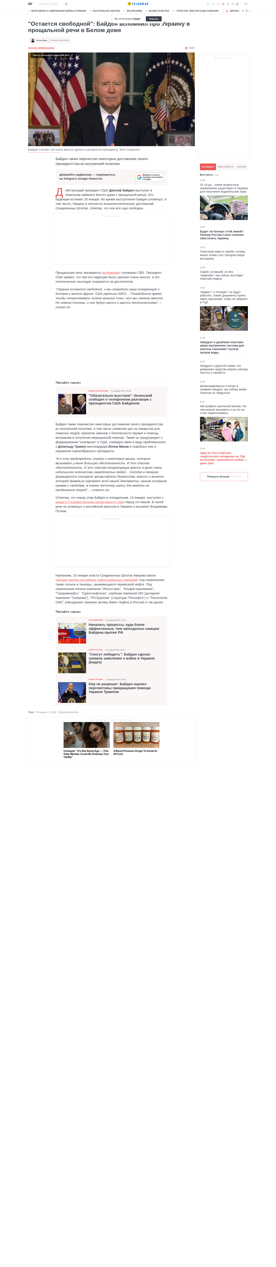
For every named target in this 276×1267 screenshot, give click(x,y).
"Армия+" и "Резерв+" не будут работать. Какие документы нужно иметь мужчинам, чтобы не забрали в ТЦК (223, 297)
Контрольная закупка (106, 11)
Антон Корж (41, 40)
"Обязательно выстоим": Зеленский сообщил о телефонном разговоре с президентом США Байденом (120, 399)
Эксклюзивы (134, 11)
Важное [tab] (241, 167)
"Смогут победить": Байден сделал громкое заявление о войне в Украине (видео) (122, 658)
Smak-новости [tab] (226, 167)
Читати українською (41, 48)
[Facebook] (208, 3)
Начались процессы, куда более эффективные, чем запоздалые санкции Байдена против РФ (124, 628)
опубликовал (110, 272)
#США (53, 712)
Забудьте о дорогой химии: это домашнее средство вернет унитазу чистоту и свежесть (224, 369)
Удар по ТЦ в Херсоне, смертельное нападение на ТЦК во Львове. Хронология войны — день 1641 (224, 458)
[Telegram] (218, 3)
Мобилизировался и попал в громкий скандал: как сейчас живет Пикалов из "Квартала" (223, 389)
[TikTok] (237, 3)
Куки (136, 18)
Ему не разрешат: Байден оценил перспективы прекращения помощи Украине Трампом (120, 688)
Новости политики (98, 391)
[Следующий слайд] (250, 11)
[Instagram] (232, 3)
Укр (246, 4)
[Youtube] (223, 3)
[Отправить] (66, 3)
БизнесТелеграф (159, 11)
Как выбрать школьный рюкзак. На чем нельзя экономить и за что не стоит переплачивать (223, 410)
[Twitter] (228, 4)
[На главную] (138, 4)
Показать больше (218, 476)
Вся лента (206, 174)
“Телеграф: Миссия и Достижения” (197, 11)
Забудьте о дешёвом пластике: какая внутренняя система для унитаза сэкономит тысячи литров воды (222, 347)
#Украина (41, 712)
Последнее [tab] (208, 167)
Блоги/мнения (96, 620)
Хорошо (153, 19)
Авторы (234, 11)
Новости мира (96, 679)
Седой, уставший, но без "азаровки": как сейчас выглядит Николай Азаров (221, 275)
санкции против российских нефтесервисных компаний (96, 580)
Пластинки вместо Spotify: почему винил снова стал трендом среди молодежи (222, 255)
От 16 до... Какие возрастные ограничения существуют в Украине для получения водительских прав (224, 188)
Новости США (96, 650)
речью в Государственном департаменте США (90, 502)
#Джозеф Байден (68, 712)
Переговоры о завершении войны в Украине (58, 11)
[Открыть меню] (30, 4)
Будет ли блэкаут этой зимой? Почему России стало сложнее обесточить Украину (222, 235)
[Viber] (213, 4)
